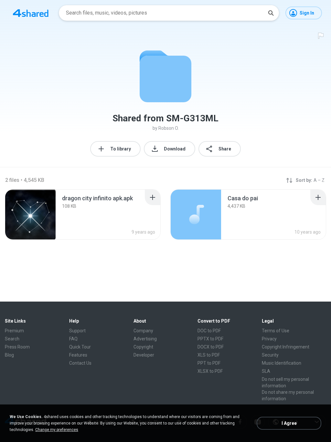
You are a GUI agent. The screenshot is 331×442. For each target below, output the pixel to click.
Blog (9, 355)
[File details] (30, 214)
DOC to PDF (209, 330)
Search (12, 338)
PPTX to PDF (210, 338)
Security (270, 355)
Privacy (269, 338)
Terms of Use (275, 330)
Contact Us (80, 363)
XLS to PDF (209, 355)
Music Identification (281, 363)
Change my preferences (56, 429)
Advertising (145, 338)
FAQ (73, 338)
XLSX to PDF (210, 371)
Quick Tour (80, 346)
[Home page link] (30, 13)
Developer (143, 355)
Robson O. (168, 128)
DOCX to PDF (211, 346)
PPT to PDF (209, 363)
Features (78, 355)
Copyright (143, 346)
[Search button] (271, 13)
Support (77, 330)
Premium (14, 330)
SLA (266, 371)
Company (143, 330)
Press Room (17, 346)
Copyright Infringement (285, 346)
